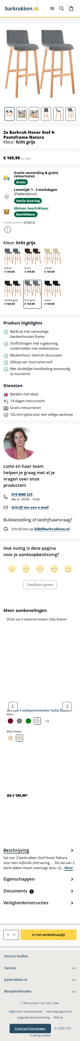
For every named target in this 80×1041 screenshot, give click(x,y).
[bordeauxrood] (10, 721)
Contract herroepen (30, 1028)
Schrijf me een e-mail (30, 507)
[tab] (38, 858)
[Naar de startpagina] (22, 8)
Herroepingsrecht (58, 1011)
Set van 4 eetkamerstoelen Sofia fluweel (39, 710)
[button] (7, 229)
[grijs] (19, 721)
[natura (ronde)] (10, 738)
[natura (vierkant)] (19, 738)
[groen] (28, 721)
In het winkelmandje (48, 934)
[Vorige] (13, 706)
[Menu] (52, 8)
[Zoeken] (61, 8)
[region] (40, 706)
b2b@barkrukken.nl (52, 529)
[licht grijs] (37, 721)
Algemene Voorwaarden (26, 1011)
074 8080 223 (22, 494)
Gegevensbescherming (33, 1017)
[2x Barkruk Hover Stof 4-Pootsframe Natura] (40, 64)
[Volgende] (67, 706)
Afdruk (58, 1017)
